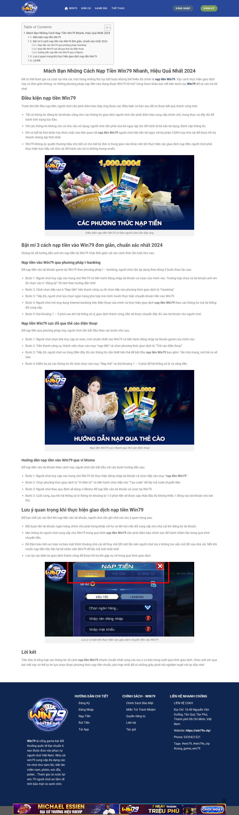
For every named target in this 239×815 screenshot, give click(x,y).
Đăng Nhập (86, 709)
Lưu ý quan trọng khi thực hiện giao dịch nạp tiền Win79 (65, 56)
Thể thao (118, 8)
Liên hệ (131, 722)
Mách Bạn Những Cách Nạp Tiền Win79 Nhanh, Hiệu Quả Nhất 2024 (68, 33)
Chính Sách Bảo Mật (139, 703)
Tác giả (131, 729)
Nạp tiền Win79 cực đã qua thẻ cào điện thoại (61, 49)
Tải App (84, 729)
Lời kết (37, 60)
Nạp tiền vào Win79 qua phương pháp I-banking (62, 45)
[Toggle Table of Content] (106, 27)
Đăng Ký (84, 703)
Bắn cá (86, 8)
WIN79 (73, 8)
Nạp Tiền (85, 716)
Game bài (101, 8)
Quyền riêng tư (135, 716)
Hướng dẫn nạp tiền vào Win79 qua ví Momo (60, 52)
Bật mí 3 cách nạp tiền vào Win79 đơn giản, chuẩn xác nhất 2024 (70, 41)
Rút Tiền (84, 722)
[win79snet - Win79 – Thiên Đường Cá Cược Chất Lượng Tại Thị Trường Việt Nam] (40, 8)
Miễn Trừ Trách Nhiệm (141, 709)
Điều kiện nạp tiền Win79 (47, 37)
